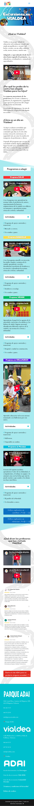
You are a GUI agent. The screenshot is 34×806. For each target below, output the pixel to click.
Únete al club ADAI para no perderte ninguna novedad (16, 673)
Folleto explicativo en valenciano (16, 520)
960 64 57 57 (7, 742)
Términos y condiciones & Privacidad (15, 786)
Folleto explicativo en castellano (16, 511)
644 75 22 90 (7, 713)
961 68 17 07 (7, 708)
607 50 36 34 (7, 747)
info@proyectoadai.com (10, 717)
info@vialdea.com (9, 752)
